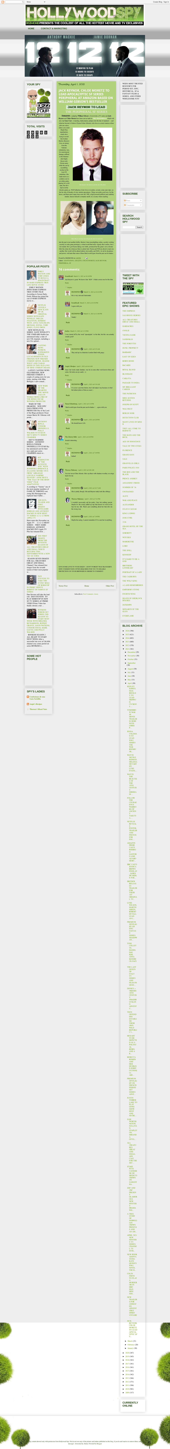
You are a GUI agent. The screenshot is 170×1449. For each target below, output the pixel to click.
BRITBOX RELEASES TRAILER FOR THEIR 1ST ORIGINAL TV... (132, 890)
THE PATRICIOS (129, 393)
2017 (127, 1363)
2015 (127, 1371)
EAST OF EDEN (129, 356)
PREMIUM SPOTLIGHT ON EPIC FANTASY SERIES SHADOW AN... (132, 931)
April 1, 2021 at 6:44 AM (84, 366)
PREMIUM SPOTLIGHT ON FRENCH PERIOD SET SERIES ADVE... (132, 1086)
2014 (127, 1374)
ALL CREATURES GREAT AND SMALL (131, 320)
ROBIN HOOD (128, 361)
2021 (127, 649)
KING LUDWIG (128, 513)
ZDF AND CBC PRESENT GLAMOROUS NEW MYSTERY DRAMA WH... (132, 1199)
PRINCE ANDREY (129, 478)
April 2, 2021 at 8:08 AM (86, 470)
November (132, 655)
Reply (67, 283)
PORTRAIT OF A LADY (132, 572)
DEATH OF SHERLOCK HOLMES (132, 599)
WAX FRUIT (127, 409)
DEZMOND (75, 292)
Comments (130, 205)
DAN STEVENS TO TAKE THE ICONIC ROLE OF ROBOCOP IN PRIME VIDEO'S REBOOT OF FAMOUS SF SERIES (38, 584)
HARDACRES (127, 326)
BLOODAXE (127, 374)
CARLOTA (126, 378)
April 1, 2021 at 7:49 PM (92, 453)
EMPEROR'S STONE (130, 589)
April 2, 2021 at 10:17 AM (92, 488)
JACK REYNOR (100, 260)
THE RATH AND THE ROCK (131, 436)
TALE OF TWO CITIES (131, 446)
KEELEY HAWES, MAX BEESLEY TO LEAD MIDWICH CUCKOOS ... (132, 696)
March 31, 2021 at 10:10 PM (83, 276)
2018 (127, 1360)
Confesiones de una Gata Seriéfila (37, 697)
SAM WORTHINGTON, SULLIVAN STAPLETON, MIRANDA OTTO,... (132, 1129)
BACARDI (126, 365)
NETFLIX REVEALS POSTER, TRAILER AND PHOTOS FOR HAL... (132, 830)
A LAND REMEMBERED (132, 585)
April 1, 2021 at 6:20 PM (92, 420)
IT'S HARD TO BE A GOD (130, 560)
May (129, 679)
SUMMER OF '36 (129, 487)
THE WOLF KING (129, 580)
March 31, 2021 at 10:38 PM (89, 303)
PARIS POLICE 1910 (130, 467)
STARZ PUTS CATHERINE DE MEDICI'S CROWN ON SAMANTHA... (132, 1175)
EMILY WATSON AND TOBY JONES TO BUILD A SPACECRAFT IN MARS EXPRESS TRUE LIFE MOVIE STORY (38, 278)
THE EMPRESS (128, 311)
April (130, 683)
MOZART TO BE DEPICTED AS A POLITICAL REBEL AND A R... (132, 1044)
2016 (127, 1367)
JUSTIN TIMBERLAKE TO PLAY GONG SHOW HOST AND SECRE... (132, 1106)
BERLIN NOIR (128, 413)
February (131, 1344)
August (130, 668)
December (132, 652)
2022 (127, 645)
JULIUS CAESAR (129, 509)
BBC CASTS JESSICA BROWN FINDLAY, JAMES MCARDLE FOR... (132, 871)
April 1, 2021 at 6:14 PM (86, 404)
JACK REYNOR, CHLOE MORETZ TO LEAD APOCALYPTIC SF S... (132, 1329)
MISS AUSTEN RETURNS (128, 399)
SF (70, 263)
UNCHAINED (127, 491)
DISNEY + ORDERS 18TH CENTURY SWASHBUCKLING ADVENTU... (132, 998)
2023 (127, 641)
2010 (127, 1389)
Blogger (99, 1444)
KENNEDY (126, 554)
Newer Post (63, 586)
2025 (127, 634)
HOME (31, 28)
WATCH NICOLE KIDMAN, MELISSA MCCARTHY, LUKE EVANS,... (132, 763)
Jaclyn (67, 331)
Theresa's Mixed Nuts (38, 709)
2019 (127, 1356)
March (130, 1341)
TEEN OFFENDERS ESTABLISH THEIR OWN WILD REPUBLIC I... (132, 1022)
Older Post (110, 586)
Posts (128, 200)
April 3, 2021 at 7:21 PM (92, 499)
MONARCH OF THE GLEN (130, 610)
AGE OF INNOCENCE (131, 441)
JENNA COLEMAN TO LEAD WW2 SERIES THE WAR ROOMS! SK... (132, 741)
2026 (127, 630)
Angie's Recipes (70, 366)
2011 (127, 1385)
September (132, 663)
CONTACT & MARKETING (54, 28)
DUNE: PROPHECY (130, 348)
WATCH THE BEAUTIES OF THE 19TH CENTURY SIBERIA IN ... (132, 784)
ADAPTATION (69, 260)
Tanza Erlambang (71, 404)
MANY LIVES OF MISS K (132, 423)
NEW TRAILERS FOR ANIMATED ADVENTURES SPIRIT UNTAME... (132, 1307)
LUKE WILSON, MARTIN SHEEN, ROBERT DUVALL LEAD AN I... (132, 910)
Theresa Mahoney (71, 470)
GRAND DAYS (128, 454)
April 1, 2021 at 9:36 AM (92, 384)
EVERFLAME (128, 615)
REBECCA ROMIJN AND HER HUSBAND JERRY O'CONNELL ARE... (132, 1066)
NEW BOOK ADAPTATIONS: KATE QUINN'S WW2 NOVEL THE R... (132, 1262)
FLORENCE (127, 450)
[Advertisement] (37, 180)
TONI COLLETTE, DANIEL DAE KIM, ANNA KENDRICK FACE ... (132, 953)
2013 (127, 1378)
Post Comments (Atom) (90, 594)
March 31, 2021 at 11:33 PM (79, 331)
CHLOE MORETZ (88, 260)
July (129, 672)
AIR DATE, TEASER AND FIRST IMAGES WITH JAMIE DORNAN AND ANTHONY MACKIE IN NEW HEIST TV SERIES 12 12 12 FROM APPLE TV (38, 509)
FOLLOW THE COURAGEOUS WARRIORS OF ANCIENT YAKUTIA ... (132, 808)
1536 (124, 522)
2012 (127, 1381)
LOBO (125, 546)
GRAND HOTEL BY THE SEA (132, 527)
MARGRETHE (128, 541)
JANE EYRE (127, 517)
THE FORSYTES (129, 343)
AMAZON (78, 260)
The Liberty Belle (71, 437)
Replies (69, 287)
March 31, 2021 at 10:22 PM (93, 292)
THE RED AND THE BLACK (130, 473)
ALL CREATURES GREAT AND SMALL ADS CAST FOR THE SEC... (132, 1152)
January (131, 1348)
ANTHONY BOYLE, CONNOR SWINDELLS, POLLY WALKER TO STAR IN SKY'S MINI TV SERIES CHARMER (38, 429)
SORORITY (127, 533)
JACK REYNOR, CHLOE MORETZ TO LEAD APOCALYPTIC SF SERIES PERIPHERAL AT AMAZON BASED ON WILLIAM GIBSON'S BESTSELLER (86, 96)
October (131, 659)
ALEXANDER (128, 504)
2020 (127, 1352)
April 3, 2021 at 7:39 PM (92, 516)
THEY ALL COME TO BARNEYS (131, 429)
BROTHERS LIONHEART (127, 566)
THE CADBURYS (129, 576)
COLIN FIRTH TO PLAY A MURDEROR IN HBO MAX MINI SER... (132, 1283)
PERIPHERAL (63, 263)
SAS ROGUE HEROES (131, 315)
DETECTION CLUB (130, 417)
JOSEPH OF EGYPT (130, 404)
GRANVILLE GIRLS (130, 463)
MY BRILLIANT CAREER (129, 388)
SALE (124, 459)
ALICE (125, 496)
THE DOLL (127, 550)
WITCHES (126, 537)
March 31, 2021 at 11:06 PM (93, 314)
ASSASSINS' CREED (130, 483)
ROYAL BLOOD (128, 369)
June (129, 676)
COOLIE (125, 330)
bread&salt (69, 276)
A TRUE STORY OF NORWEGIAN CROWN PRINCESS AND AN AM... (132, 1223)
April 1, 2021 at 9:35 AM (92, 349)
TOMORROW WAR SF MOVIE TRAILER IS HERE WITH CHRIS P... (132, 719)
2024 (127, 638)
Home (86, 586)
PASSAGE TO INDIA (130, 382)
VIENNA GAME (129, 335)
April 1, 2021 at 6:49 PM (85, 437)
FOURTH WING (128, 594)
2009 (127, 1392)
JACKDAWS (127, 604)
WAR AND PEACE (129, 500)
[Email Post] (86, 258)
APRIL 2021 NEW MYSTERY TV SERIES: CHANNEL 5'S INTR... (132, 1243)
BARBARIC (126, 352)
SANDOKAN (127, 339)
